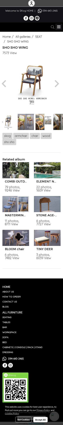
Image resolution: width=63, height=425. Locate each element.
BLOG (5, 306)
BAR (4, 327)
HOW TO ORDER (11, 296)
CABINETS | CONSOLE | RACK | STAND (22, 347)
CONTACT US (9, 301)
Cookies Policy (12, 413)
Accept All (40, 419)
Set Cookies (23, 419)
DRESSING (7, 352)
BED (4, 342)
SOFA (5, 337)
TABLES (6, 322)
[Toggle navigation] (58, 27)
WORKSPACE (9, 332)
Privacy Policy (43, 410)
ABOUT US (8, 291)
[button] (51, 27)
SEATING (6, 317)
